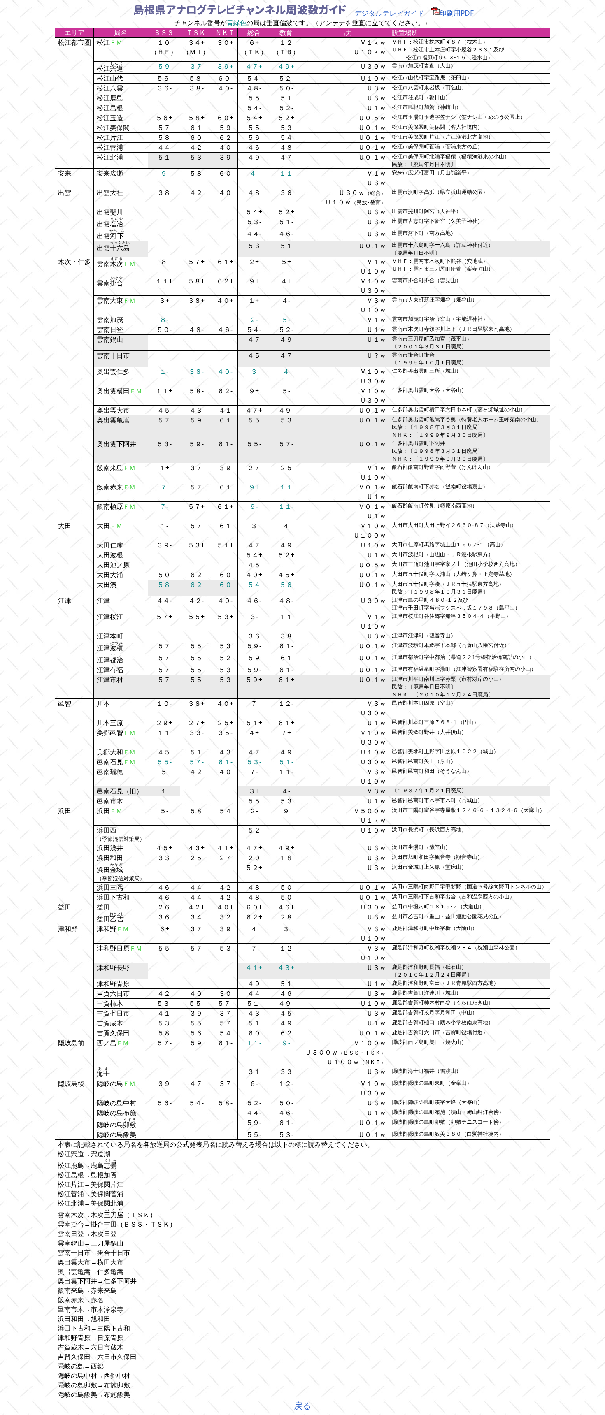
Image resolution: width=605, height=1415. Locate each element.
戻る (303, 1405)
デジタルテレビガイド (389, 13)
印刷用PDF (457, 13)
